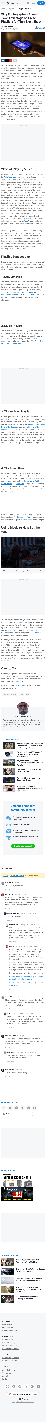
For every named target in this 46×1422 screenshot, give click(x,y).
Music (21, 695)
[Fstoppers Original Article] (40, 27)
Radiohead (5, 632)
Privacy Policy (16, 1402)
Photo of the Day (8, 1342)
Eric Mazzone (13, 925)
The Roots (35, 341)
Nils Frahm (37, 632)
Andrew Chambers (11, 997)
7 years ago (16, 883)
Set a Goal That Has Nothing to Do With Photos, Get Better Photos (29, 1279)
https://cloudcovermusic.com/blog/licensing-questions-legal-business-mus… (26, 977)
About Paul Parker (23, 716)
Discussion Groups (9, 1345)
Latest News (7, 1324)
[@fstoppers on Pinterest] (28, 1108)
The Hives (20, 483)
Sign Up (41, 3)
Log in (24, 850)
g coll (9, 1013)
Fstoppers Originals (24, 9)
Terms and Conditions (27, 1402)
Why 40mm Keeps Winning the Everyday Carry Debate (27, 1297)
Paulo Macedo (9, 1070)
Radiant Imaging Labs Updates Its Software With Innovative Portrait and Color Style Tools (30, 745)
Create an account (17, 875)
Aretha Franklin (33, 424)
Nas (41, 341)
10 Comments (19, 29)
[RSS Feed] (34, 1108)
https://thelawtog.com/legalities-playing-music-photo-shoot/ (26, 983)
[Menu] (2, 3)
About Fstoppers (8, 1370)
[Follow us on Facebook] (16, 1108)
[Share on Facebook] (3, 60)
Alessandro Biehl (13, 913)
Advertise (6, 1376)
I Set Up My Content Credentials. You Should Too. (29, 770)
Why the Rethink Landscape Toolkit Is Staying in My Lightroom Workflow (30, 762)
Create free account (23, 846)
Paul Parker (8, 26)
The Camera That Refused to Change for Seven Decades (30, 1270)
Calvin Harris (29, 481)
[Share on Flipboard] (10, 60)
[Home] (12, 3)
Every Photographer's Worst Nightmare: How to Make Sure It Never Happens (29, 788)
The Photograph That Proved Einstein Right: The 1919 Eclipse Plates (28, 1289)
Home (3, 9)
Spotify (26, 221)
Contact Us (6, 1373)
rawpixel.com (18, 685)
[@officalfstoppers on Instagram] (4, 1108)
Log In (33, 3)
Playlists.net (18, 517)
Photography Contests (10, 1348)
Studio (28, 695)
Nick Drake (28, 292)
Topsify (29, 517)
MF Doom (5, 343)
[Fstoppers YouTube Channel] (10, 1108)
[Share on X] (7, 60)
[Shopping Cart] (28, 3)
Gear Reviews (7, 1327)
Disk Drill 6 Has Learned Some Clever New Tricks (28, 779)
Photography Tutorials (10, 1357)
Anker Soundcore (10, 177)
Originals (11, 9)
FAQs (4, 1379)
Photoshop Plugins (9, 1360)
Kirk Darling (9, 894)
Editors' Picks (7, 1339)
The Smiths (17, 343)
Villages (15, 294)
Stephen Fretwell (28, 294)
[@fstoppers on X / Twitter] (22, 1108)
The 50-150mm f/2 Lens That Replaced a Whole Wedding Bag (28, 1261)
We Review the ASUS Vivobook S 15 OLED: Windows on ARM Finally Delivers (29, 754)
